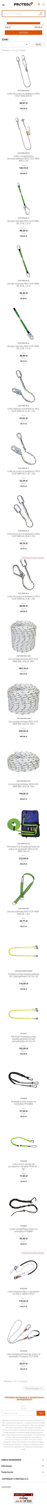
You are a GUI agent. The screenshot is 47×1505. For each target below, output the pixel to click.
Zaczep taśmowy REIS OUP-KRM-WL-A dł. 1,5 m (23, 347)
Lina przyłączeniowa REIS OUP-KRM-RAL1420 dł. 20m (23, 722)
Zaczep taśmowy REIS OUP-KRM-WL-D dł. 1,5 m (23, 222)
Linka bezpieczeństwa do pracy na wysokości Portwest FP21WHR (23, 1355)
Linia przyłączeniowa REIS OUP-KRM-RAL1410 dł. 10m (23, 785)
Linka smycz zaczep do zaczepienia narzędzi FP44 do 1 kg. (23, 1166)
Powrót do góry (34, 1388)
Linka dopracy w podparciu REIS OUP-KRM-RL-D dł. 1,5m (23, 409)
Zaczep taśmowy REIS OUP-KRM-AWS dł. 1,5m (23, 912)
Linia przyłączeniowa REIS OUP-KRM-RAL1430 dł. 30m (23, 660)
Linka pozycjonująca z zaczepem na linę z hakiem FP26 (24, 1292)
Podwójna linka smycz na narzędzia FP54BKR (23, 1102)
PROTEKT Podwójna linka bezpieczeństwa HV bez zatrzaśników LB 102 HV (23, 1039)
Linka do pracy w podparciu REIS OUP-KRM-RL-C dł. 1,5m (23, 472)
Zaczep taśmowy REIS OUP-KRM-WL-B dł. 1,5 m (23, 284)
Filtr (38, 44)
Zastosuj (23, 32)
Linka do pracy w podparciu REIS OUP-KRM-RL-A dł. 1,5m (23, 597)
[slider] (5, 23)
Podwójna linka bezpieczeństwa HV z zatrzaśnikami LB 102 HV (23, 975)
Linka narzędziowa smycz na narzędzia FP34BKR (23, 1230)
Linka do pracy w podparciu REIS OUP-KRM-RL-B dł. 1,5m (23, 535)
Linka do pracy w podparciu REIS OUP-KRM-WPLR (23, 94)
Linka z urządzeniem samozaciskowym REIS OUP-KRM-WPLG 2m (23, 158)
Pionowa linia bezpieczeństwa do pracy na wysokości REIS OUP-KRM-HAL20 (23, 849)
